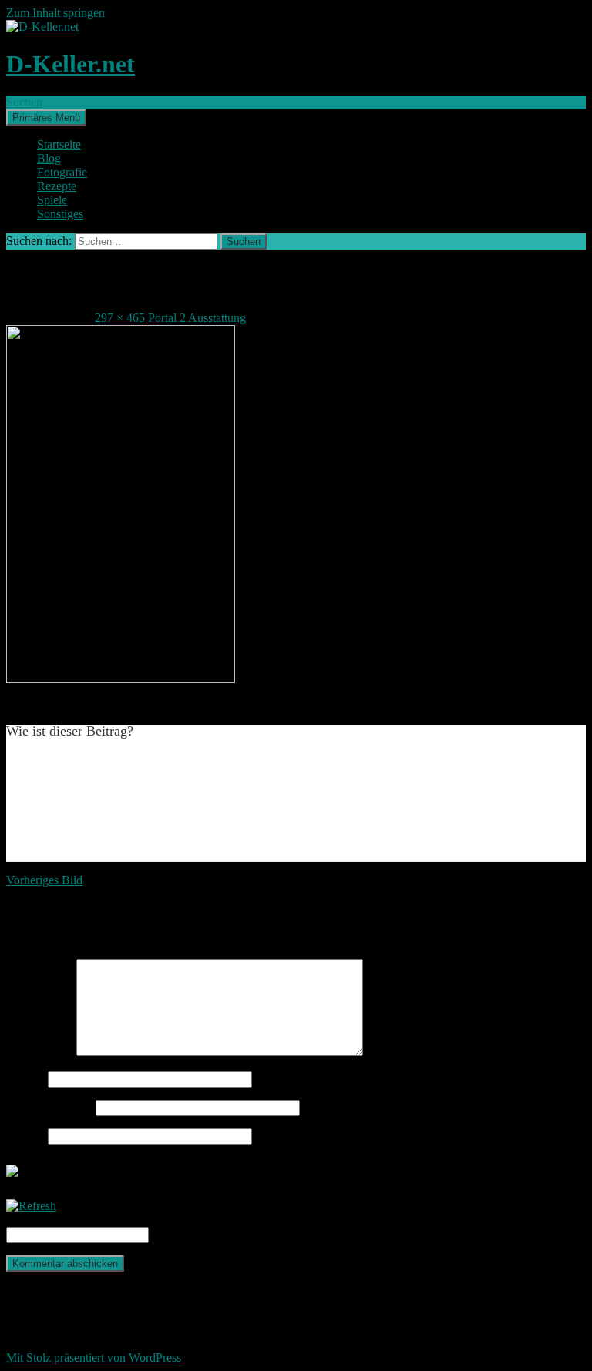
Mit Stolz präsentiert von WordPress (93, 1357)
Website (25, 1135)
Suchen (24, 102)
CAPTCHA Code (196, 1234)
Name (25, 1078)
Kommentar (39, 1051)
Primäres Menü (46, 117)
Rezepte (56, 186)
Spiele (52, 199)
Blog (49, 158)
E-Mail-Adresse (49, 1107)
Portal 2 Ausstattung (197, 317)
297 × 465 (120, 317)
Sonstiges (60, 213)
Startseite (59, 144)
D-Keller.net (70, 64)
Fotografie (62, 172)
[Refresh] (31, 1205)
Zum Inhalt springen (55, 12)
